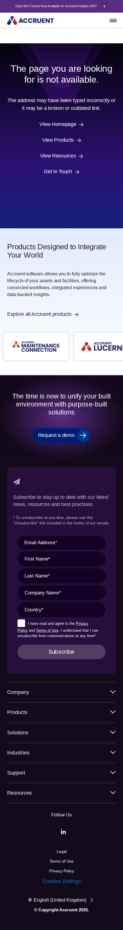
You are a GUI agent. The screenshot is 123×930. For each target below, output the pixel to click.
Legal (62, 851)
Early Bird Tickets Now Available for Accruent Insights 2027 (56, 6)
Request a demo (56, 435)
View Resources (58, 156)
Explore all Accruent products (39, 314)
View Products (58, 140)
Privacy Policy (61, 871)
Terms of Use (47, 630)
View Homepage (57, 124)
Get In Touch (58, 171)
